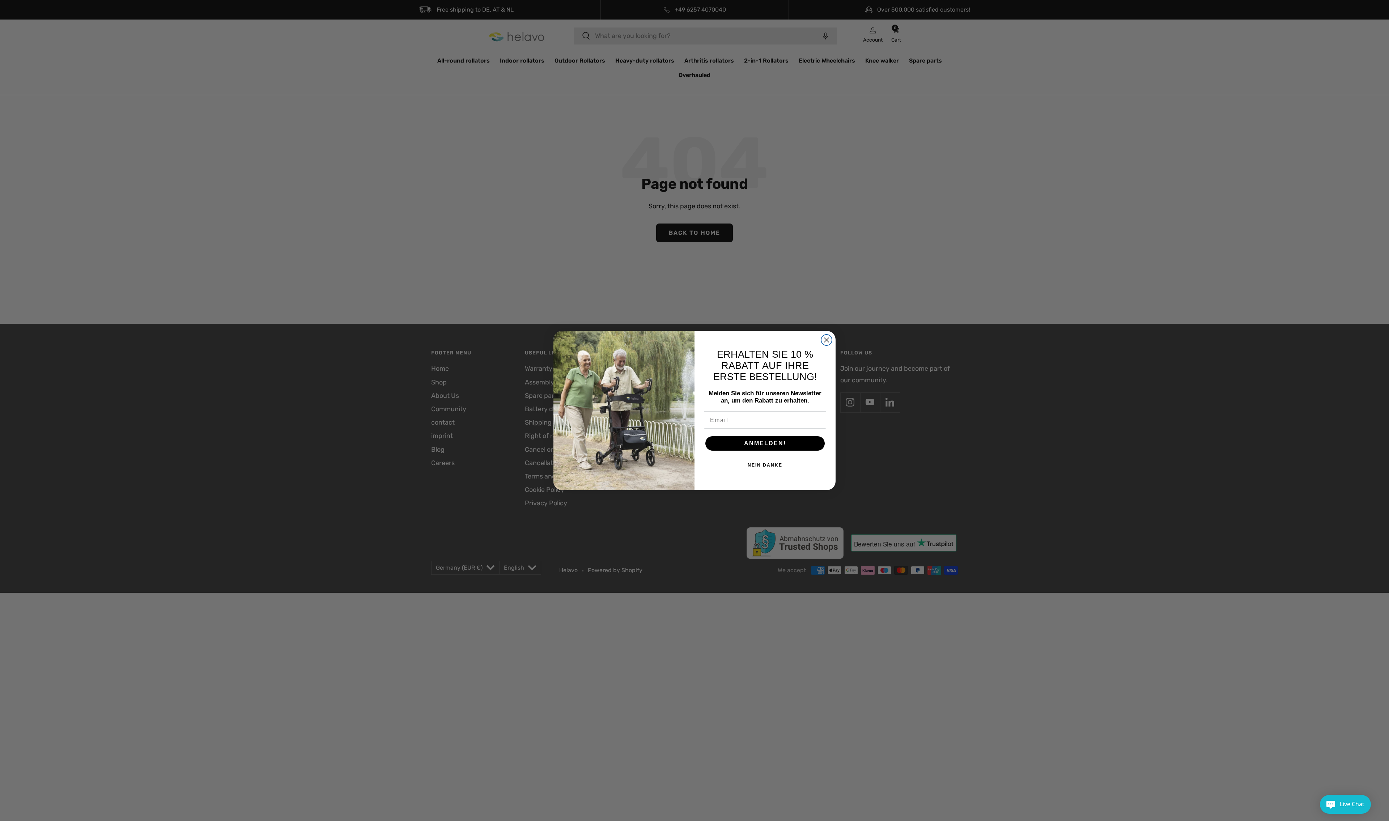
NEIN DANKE (765, 465)
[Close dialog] (826, 340)
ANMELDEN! (765, 443)
